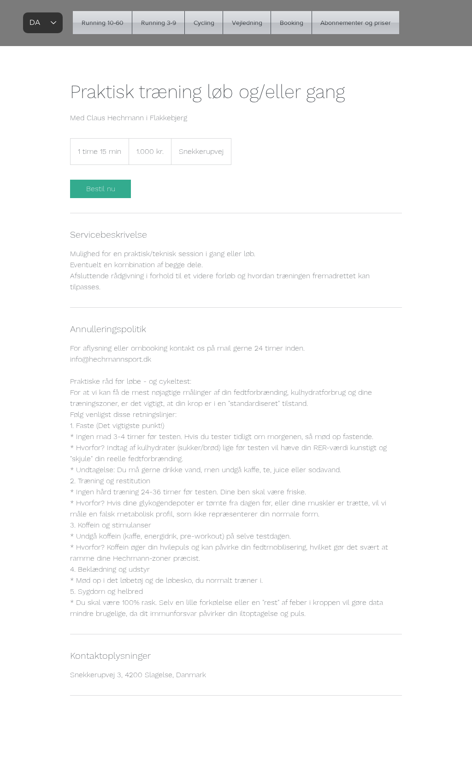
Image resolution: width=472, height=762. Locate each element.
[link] (100, 189)
